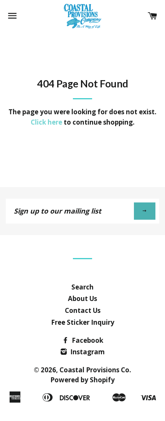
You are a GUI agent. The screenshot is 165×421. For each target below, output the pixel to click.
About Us (82, 298)
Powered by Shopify (82, 379)
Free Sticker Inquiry (82, 322)
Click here (46, 122)
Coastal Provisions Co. (95, 369)
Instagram (87, 351)
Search (82, 287)
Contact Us (83, 310)
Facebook (86, 340)
